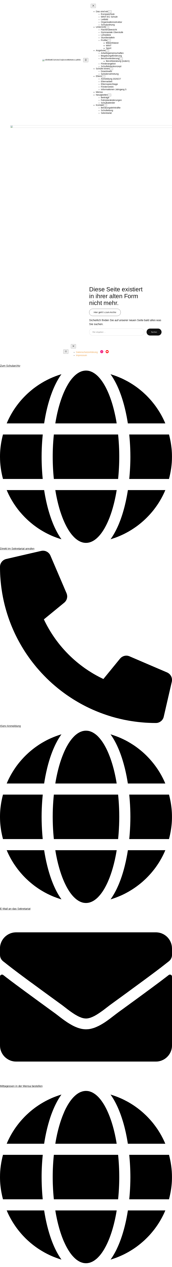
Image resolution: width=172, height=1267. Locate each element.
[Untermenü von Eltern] (103, 76)
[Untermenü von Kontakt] (105, 105)
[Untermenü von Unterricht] (107, 27)
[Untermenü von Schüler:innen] (111, 68)
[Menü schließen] (93, 6)
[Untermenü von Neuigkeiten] (109, 95)
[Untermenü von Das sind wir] (110, 11)
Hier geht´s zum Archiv (105, 312)
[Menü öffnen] (85, 60)
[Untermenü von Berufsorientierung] (121, 58)
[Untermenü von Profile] (109, 40)
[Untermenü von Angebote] (107, 50)
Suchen (154, 332)
